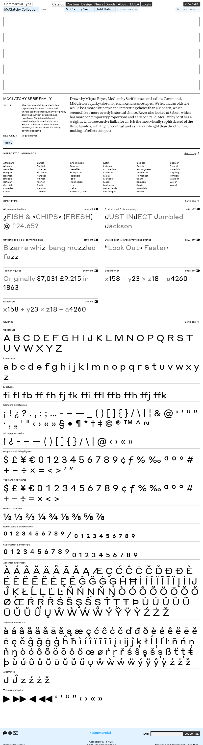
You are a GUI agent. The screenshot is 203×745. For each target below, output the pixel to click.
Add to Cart (125, 9)
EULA (134, 4)
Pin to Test (178, 9)
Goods (110, 4)
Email (146, 733)
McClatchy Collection (21, 9)
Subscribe (192, 733)
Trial (8, 142)
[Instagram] (10, 733)
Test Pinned (190, 9)
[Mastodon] (5, 733)
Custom (73, 4)
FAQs (109, 741)
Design (86, 4)
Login (146, 4)
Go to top (190, 153)
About (123, 4)
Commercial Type (17, 4)
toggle (93, 9)
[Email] (15, 733)
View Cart (192, 3)
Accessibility (96, 741)
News (98, 4)
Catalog (58, 4)
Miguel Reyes (29, 135)
